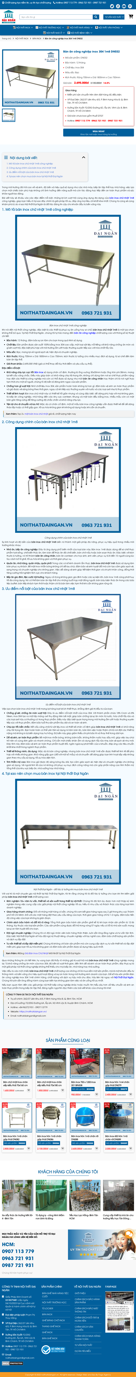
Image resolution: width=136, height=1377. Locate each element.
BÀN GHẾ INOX (49, 1338)
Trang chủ (6, 38)
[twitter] (112, 6)
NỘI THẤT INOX (23, 27)
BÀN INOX (37, 38)
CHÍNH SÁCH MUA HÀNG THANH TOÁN (87, 1337)
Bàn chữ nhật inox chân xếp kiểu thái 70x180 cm (49, 1083)
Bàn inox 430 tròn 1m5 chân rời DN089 (116, 1138)
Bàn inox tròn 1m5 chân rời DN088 (84, 1138)
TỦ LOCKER (47, 1308)
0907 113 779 (82, 120)
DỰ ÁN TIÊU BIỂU (83, 1350)
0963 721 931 (99, 120)
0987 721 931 (115, 120)
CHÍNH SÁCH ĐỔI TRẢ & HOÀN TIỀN (87, 1319)
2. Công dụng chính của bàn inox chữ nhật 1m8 (31, 167)
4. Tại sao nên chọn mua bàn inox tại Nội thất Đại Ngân (35, 176)
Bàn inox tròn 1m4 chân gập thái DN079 (117, 1083)
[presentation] (2, 1200)
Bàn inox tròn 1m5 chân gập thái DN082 (15, 1138)
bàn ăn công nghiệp (85, 332)
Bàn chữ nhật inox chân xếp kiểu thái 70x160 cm (15, 1083)
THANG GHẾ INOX (51, 1326)
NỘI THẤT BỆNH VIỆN (80, 32)
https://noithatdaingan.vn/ (33, 1011)
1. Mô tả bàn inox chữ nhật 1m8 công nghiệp (30, 163)
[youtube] (124, 6)
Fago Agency (105, 1374)
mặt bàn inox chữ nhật (36, 413)
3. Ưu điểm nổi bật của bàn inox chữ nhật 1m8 (30, 172)
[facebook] (118, 6)
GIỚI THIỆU (80, 1293)
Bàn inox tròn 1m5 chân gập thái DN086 (49, 1138)
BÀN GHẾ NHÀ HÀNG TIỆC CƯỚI (55, 1295)
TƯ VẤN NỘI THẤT (113, 17)
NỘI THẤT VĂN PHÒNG (109, 27)
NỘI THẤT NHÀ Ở (54, 32)
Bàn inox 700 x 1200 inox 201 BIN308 (83, 1083)
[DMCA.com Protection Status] (12, 1363)
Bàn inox (39, 372)
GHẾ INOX (47, 1332)
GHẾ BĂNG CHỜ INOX (53, 1320)
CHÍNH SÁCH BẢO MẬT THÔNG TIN (86, 1310)
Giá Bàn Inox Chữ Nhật (36, 953)
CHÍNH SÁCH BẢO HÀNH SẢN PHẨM (87, 1301)
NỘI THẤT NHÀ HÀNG (80, 27)
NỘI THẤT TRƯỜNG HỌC (50, 27)
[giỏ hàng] (130, 17)
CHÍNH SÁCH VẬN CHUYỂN (84, 1328)
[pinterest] (130, 6)
